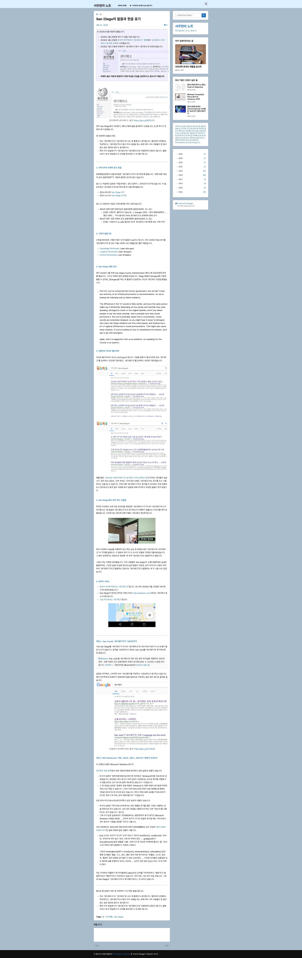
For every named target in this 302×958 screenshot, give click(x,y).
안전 (199, 133)
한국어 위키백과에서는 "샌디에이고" (114, 586)
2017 (192, 179)
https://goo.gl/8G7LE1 (144, 120)
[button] (206, 4)
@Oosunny (103, 658)
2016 (192, 183)
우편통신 (196, 135)
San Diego (118, 917)
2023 (192, 162)
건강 (182, 126)
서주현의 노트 (102, 6)
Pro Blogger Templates (121, 954)
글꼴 (202, 126)
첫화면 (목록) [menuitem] (122, 5)
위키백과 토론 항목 (103, 771)
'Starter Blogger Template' (143, 954)
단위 (194, 128)
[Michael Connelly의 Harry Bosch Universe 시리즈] (180, 97)
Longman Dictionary (108, 251)
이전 (166, 946)
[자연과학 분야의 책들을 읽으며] (190, 54)
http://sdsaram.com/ (142, 593)
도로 (200, 128)
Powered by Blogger (185, 203)
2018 (192, 175)
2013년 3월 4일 (143, 665)
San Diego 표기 (118, 192)
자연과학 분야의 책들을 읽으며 (188, 66)
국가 (196, 126)
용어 (188, 135)
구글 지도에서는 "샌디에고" (111, 599)
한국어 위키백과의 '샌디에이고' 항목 (132, 40)
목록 (179, 131)
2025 (192, 158)
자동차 (197, 138)
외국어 (181, 135)
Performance (180, 142)
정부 (183, 140)
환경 (194, 140)
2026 (192, 154)
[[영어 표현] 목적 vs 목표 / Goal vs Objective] (180, 87)
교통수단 (189, 126)
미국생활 (109, 917)
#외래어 (108, 665)
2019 (192, 171)
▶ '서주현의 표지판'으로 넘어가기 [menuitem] (141, 5)
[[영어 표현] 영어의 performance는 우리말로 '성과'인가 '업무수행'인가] (180, 109)
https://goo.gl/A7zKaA (144, 749)
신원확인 (192, 133)
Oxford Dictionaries (108, 255)
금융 (176, 128)
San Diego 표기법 (119, 195)
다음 (97, 946)
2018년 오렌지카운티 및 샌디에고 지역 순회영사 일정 (127, 478)
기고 (182, 128)
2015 (192, 188)
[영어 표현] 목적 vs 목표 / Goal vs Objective (196, 86)
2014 (192, 192)
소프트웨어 (183, 133)
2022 (192, 167)
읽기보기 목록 (188, 138)
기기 (188, 128)
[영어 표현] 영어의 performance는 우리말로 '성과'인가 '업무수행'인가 (196, 110)
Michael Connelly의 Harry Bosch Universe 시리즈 (195, 96)
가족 (176, 126)
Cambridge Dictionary (109, 248)
